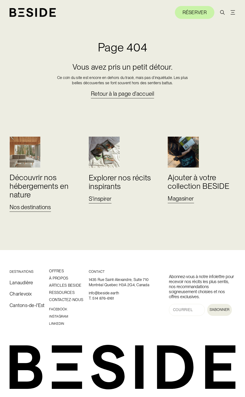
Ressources (62, 293)
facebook (58, 309)
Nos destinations (30, 207)
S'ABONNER (219, 310)
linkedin (56, 323)
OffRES (56, 271)
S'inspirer (100, 198)
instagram (58, 316)
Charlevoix (21, 294)
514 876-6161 (103, 298)
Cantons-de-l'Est (24, 305)
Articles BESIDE (63, 285)
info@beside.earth (104, 293)
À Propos (58, 278)
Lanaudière (21, 282)
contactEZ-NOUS (63, 300)
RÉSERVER (195, 12)
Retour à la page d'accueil (122, 93)
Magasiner (181, 198)
